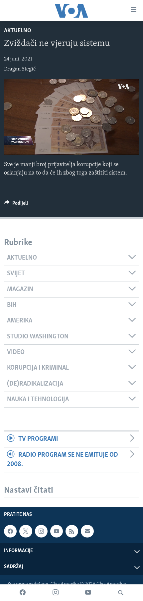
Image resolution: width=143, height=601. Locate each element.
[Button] (16, 204)
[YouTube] (88, 592)
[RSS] (72, 531)
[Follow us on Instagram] (41, 531)
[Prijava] (87, 531)
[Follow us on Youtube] (56, 531)
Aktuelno (17, 31)
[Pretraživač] (121, 592)
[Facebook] (22, 592)
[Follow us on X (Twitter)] (25, 531)
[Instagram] (55, 592)
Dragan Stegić (20, 69)
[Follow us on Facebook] (10, 531)
